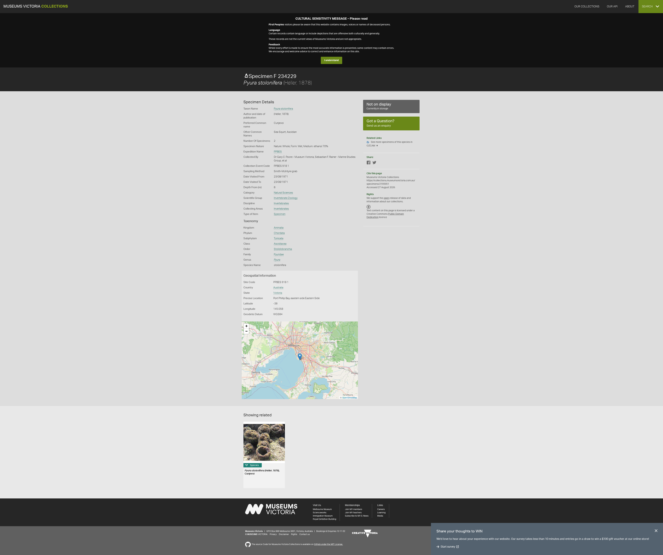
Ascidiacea (280, 243)
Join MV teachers (353, 513)
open (386, 198)
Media (380, 516)
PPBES (278, 151)
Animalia (279, 227)
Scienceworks (319, 513)
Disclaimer (284, 534)
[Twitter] (374, 163)
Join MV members (353, 509)
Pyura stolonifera (283, 108)
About (629, 6)
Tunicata (278, 238)
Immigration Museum (323, 516)
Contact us (304, 534)
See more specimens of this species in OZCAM (389, 144)
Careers (381, 509)
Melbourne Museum (322, 509)
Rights (294, 534)
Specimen (279, 214)
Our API (612, 6)
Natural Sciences (283, 192)
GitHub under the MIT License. (328, 544)
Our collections (586, 6)
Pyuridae (279, 254)
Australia (278, 287)
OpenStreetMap (349, 397)
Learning (381, 513)
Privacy (273, 534)
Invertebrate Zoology (285, 198)
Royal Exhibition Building (324, 519)
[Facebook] (369, 163)
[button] (650, 6)
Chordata (279, 233)
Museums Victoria (35, 6)
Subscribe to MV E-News (356, 516)
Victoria (277, 293)
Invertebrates (281, 203)
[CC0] (369, 207)
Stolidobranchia (283, 249)
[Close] (656, 531)
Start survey (448, 546)
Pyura (277, 260)
